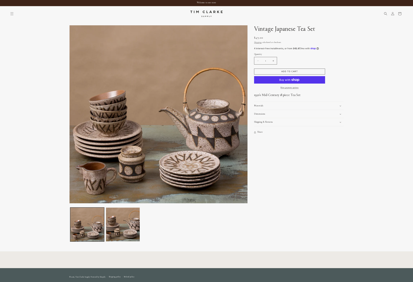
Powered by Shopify (98, 277)
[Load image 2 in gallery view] (123, 224)
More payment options (290, 88)
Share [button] (260, 132)
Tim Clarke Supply (82, 277)
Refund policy (129, 277)
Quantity (258, 54)
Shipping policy (115, 277)
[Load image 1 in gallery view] (87, 224)
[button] (11, 13)
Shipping (258, 42)
